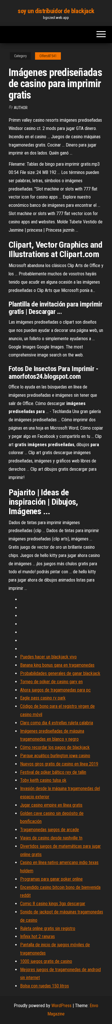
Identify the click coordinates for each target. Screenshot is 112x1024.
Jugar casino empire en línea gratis (51, 805)
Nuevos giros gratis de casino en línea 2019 (59, 764)
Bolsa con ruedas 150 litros (44, 986)
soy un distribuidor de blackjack (56, 11)
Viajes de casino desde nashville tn (51, 838)
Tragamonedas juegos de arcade (49, 829)
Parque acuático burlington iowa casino (55, 755)
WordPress (61, 1005)
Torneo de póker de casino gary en (51, 681)
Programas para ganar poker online (51, 879)
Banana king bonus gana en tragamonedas (57, 665)
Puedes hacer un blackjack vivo (48, 657)
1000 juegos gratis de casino (46, 961)
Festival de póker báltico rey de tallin (53, 772)
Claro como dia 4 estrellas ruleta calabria (56, 723)
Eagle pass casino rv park (42, 698)
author (21, 107)
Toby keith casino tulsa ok (43, 780)
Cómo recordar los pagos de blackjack (55, 747)
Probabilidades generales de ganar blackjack (60, 673)
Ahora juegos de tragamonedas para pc (55, 690)
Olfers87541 (48, 56)
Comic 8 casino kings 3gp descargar (52, 903)
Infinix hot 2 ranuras (37, 936)
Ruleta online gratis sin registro (47, 928)
